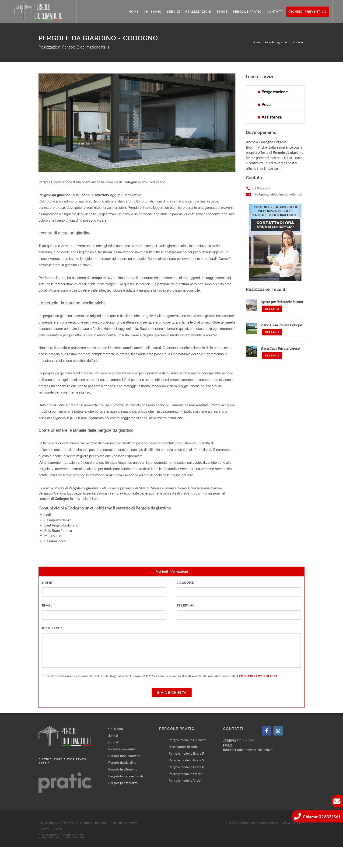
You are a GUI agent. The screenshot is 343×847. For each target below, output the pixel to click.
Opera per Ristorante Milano (282, 302)
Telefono (186, 605)
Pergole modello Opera (185, 774)
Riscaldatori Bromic (183, 747)
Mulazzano (52, 535)
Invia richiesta (171, 692)
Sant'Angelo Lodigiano (61, 525)
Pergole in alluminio (122, 769)
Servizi (113, 735)
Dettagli (272, 308)
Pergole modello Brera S (186, 760)
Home (256, 42)
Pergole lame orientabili (125, 776)
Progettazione (274, 91)
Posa (265, 104)
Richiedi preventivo (122, 749)
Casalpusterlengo (57, 520)
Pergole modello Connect (187, 740)
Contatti (114, 742)
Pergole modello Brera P (186, 753)
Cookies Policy (73, 835)
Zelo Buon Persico (58, 530)
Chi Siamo (115, 729)
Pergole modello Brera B (186, 767)
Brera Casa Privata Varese (280, 348)
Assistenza (271, 116)
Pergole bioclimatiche (124, 756)
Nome (48, 582)
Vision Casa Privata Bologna (282, 325)
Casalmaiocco (55, 541)
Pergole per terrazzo (123, 783)
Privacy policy (48, 835)
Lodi (47, 514)
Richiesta (52, 628)
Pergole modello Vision (186, 780)
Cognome (186, 582)
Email (48, 605)
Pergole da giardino (122, 762)
